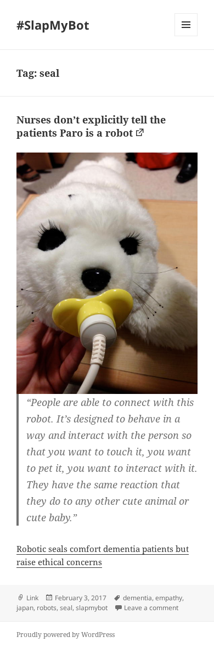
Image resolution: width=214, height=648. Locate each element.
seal (66, 607)
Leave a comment (151, 607)
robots (47, 607)
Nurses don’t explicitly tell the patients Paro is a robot (91, 126)
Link (32, 597)
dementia (137, 597)
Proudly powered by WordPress (65, 634)
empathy (168, 597)
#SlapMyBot (52, 24)
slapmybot (92, 607)
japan (24, 607)
